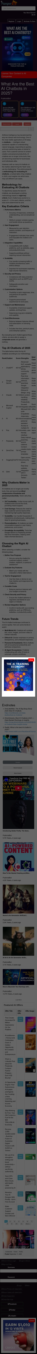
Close (31, 660)
